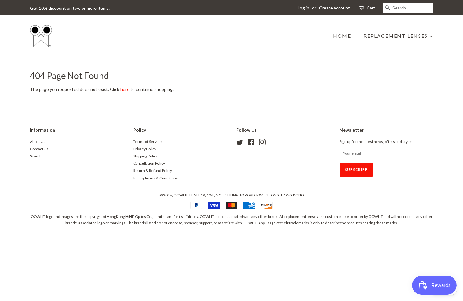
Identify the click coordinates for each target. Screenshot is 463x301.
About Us (37, 141)
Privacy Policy (144, 148)
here (124, 89)
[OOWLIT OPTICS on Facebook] (250, 143)
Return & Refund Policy (152, 170)
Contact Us (39, 148)
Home (342, 36)
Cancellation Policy (149, 163)
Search (36, 156)
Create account (334, 7)
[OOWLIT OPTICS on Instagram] (262, 143)
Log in (303, 7)
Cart (371, 7)
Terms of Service (147, 141)
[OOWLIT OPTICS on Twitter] (239, 143)
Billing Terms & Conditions (155, 178)
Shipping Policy (145, 156)
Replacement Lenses (396, 36)
